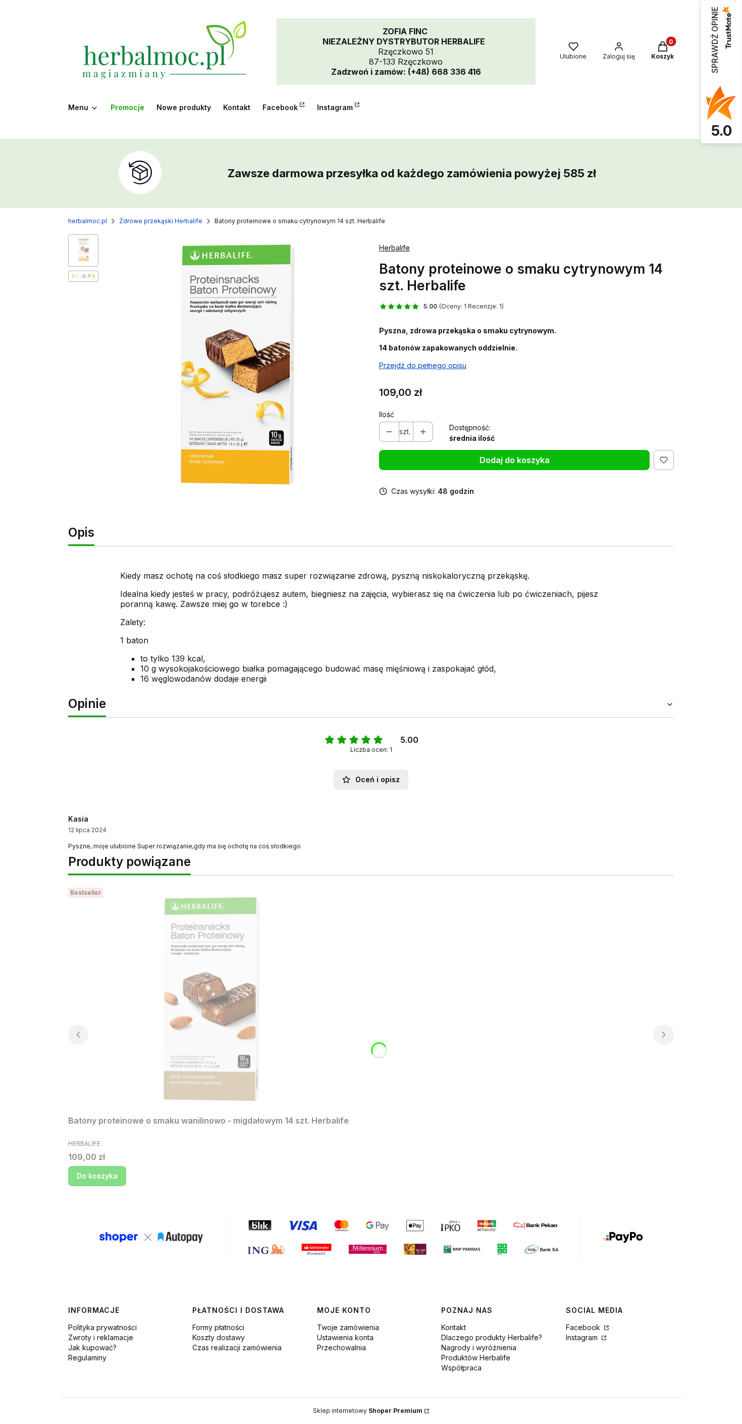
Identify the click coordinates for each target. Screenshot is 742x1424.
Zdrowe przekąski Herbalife (160, 221)
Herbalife (394, 247)
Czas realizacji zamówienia (237, 1347)
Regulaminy (87, 1357)
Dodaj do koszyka (515, 460)
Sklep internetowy (367, 1410)
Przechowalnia (341, 1347)
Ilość (386, 414)
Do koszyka (97, 1176)
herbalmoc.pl (87, 221)
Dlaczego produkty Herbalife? (491, 1337)
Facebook (584, 1327)
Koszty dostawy (218, 1337)
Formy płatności (218, 1327)
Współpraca (461, 1367)
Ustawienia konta (345, 1337)
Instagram (583, 1337)
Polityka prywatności (102, 1327)
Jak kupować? (92, 1347)
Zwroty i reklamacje (100, 1337)
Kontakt (453, 1327)
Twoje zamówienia (348, 1327)
